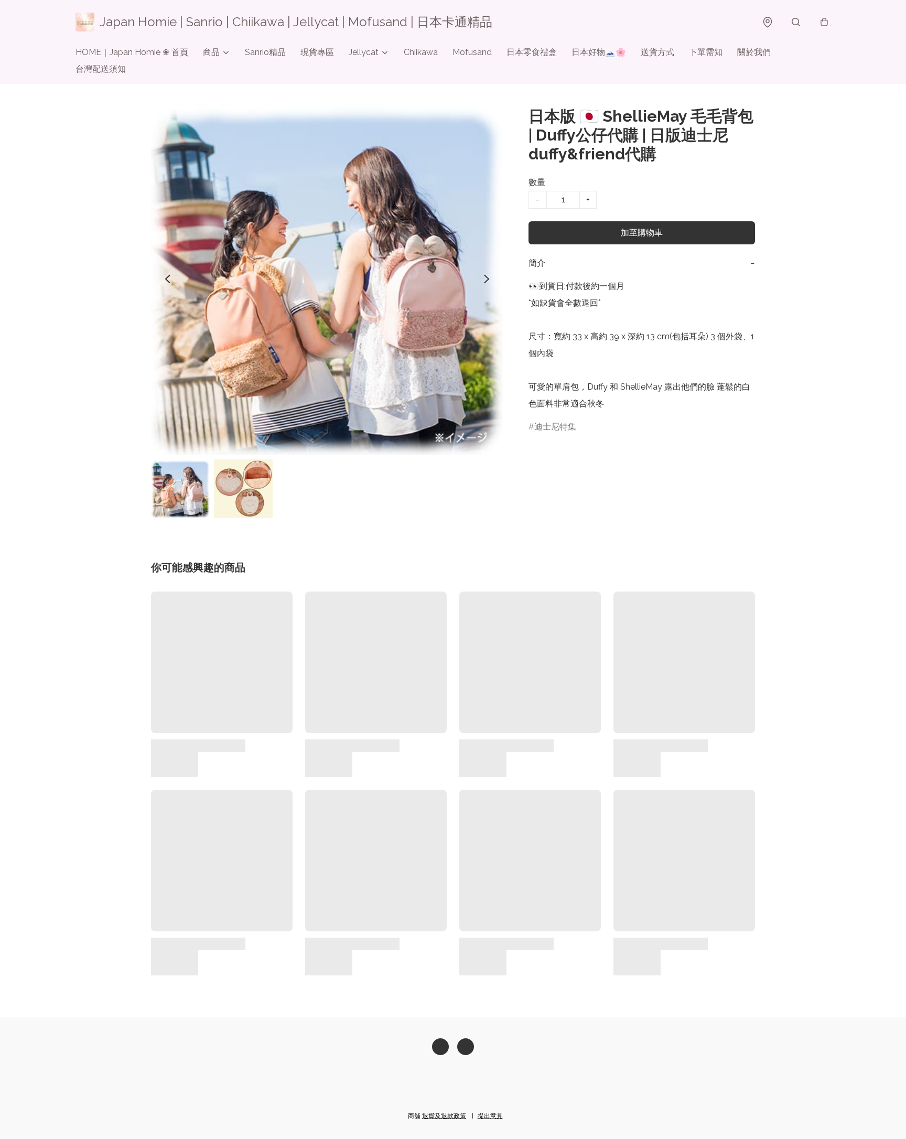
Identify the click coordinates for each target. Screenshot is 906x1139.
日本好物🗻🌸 (598, 52)
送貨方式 (657, 52)
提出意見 (490, 1116)
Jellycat (364, 52)
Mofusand (472, 52)
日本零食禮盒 (531, 52)
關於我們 (754, 52)
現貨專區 (317, 52)
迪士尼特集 (555, 427)
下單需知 (705, 52)
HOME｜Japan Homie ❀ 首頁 (132, 52)
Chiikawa (421, 52)
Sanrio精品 (265, 52)
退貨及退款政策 (444, 1116)
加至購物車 (642, 233)
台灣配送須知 (101, 69)
